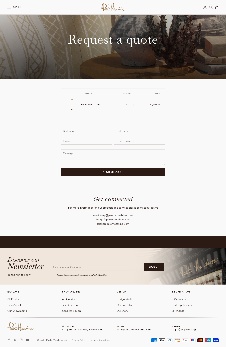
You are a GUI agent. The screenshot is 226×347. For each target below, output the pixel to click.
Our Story (122, 310)
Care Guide (177, 310)
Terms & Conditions (100, 339)
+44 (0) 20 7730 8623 (183, 329)
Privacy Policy (78, 339)
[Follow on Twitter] (15, 339)
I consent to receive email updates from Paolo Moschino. (82, 275)
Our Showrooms (17, 310)
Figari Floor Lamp (90, 104)
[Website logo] (20, 326)
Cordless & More (72, 310)
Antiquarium (69, 299)
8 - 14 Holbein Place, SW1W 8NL (82, 329)
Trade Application (181, 304)
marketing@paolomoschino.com (113, 215)
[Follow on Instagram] (21, 339)
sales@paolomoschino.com (113, 223)
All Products (14, 299)
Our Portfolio (124, 304)
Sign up (154, 266)
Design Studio (125, 299)
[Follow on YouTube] (27, 339)
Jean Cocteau (70, 304)
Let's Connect (179, 299)
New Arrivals (14, 304)
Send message (113, 172)
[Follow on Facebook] (8, 339)
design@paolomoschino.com (112, 219)
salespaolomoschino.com (134, 329)
